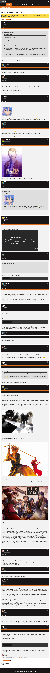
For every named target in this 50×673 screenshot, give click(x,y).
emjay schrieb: (7, 265)
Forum (8, 4)
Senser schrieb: (8, 34)
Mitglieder (16, 4)
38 (10, 19)
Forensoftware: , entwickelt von (25, 671)
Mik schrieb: (7, 371)
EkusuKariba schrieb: (10, 37)
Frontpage (39, 4)
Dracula (20, 657)
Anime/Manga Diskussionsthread (11, 12)
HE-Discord (24, 4)
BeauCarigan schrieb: (9, 32)
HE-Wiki (31, 4)
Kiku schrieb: (7, 191)
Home (3, 4)
